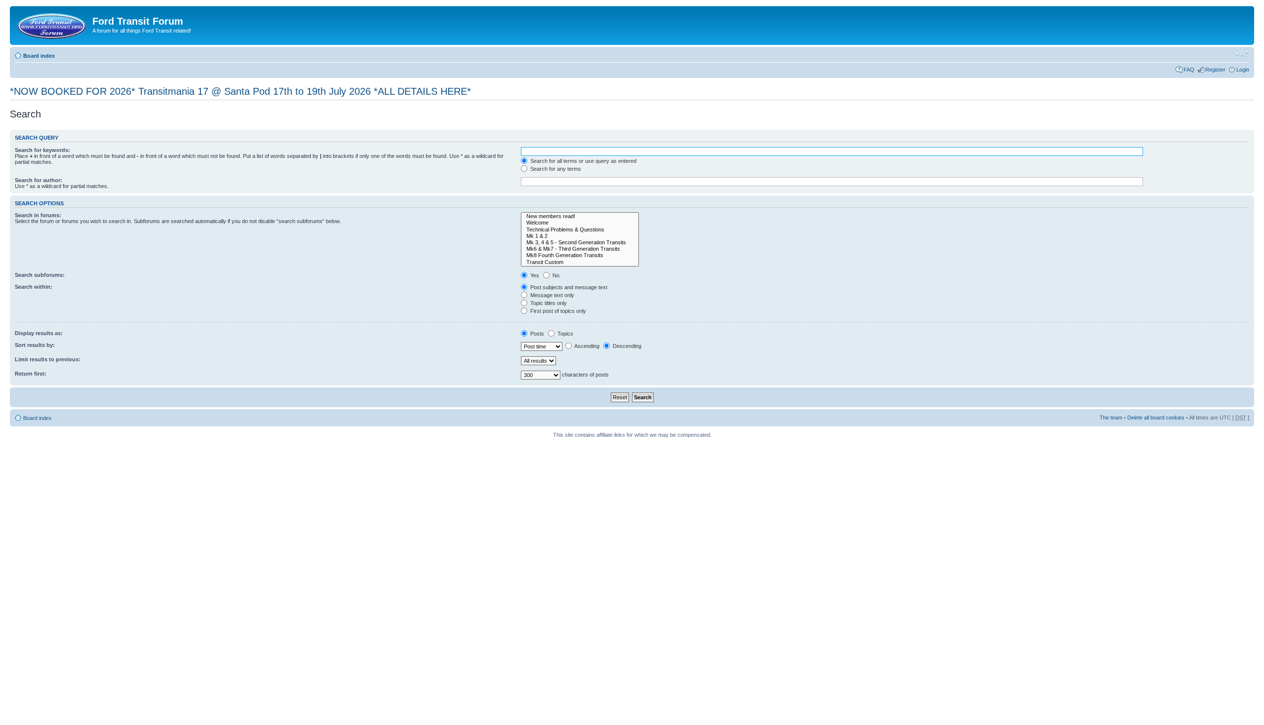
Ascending (586, 346)
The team (1111, 417)
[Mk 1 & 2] (580, 236)
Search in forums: (38, 215)
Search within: (33, 287)
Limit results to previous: (47, 359)
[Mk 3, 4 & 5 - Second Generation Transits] (580, 242)
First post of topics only (557, 311)
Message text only (551, 295)
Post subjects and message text (568, 287)
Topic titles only (548, 303)
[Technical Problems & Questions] (580, 230)
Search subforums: (40, 275)
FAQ (1189, 70)
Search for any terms (555, 169)
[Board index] (52, 24)
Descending (626, 346)
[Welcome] (580, 223)
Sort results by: (35, 345)
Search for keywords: (42, 150)
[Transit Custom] (580, 262)
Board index (39, 56)
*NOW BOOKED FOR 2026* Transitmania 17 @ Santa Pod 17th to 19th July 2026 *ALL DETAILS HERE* (240, 91)
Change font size (1242, 53)
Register (1215, 70)
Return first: (30, 374)
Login (1242, 70)
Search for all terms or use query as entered (582, 161)
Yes (534, 275)
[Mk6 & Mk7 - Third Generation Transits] (580, 249)
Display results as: (39, 333)
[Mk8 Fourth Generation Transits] (580, 255)
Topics (564, 334)
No (555, 275)
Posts (536, 334)
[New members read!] (580, 216)
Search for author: (38, 180)
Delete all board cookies (1156, 417)
